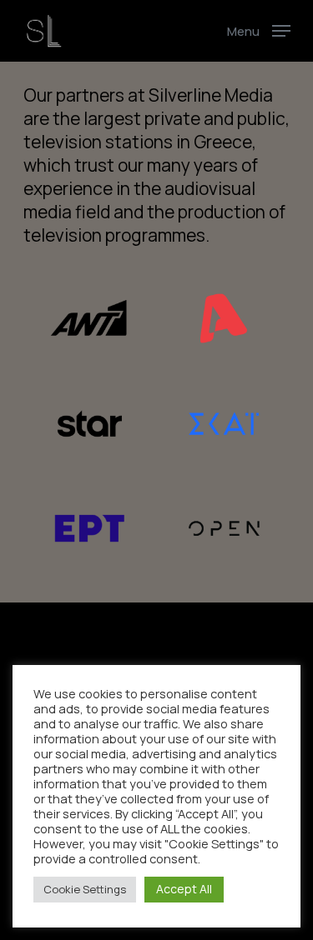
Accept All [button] (184, 889)
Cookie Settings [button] (84, 889)
